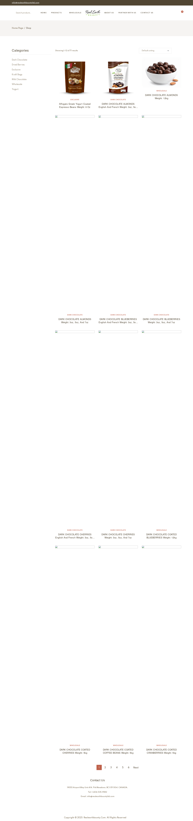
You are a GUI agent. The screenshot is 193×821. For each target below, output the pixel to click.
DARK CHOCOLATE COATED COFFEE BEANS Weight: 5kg (118, 751)
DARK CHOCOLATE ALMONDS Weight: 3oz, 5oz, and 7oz (74, 320)
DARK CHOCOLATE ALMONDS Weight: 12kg (161, 96)
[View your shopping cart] (180, 13)
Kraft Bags (17, 75)
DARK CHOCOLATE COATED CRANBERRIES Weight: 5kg (161, 751)
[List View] (176, 50)
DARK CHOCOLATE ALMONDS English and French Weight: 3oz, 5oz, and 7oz (118, 107)
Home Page (17, 28)
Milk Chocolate (19, 79)
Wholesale (161, 91)
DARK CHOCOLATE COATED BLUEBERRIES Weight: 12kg (161, 536)
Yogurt (15, 89)
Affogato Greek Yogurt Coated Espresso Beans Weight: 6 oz (74, 105)
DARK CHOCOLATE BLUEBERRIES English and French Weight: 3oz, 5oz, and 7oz (118, 322)
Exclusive (74, 100)
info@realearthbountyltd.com (25, 3)
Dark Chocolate (118, 100)
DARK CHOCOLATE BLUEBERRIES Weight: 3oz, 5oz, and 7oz (161, 320)
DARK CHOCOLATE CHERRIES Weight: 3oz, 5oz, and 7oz (118, 536)
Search (14, 13)
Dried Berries (18, 65)
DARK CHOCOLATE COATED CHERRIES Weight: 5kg (75, 751)
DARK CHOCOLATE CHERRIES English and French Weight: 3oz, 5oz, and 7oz (74, 537)
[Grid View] (180, 50)
